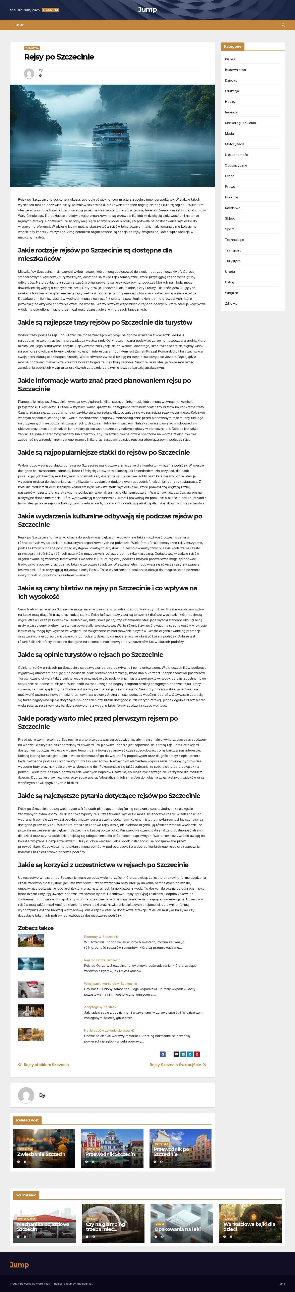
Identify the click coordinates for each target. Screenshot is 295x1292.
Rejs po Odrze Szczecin (102, 960)
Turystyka (32, 48)
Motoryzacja (234, 144)
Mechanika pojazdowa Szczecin (43, 1226)
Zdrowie (231, 303)
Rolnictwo (232, 208)
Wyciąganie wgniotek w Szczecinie (110, 984)
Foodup (67, 1283)
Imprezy (231, 112)
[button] (283, 25)
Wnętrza (231, 293)
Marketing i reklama (240, 123)
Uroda (230, 272)
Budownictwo (235, 70)
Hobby (230, 102)
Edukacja (232, 91)
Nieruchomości (237, 155)
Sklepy (230, 218)
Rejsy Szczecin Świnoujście (175, 1065)
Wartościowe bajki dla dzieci (249, 1226)
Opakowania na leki (177, 1229)
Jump (147, 9)
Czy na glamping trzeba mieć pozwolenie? (105, 1229)
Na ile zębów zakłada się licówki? (109, 1030)
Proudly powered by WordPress (30, 1283)
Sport (229, 229)
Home (19, 25)
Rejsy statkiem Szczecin (46, 1065)
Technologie (234, 240)
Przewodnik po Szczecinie (171, 1151)
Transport (233, 250)
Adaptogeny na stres (100, 1007)
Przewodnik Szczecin (110, 1154)
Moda (229, 133)
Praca (229, 176)
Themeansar (84, 1283)
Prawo (230, 187)
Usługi (230, 282)
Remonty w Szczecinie (101, 937)
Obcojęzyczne (236, 165)
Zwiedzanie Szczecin (41, 1154)
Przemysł (232, 197)
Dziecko (231, 80)
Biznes (230, 59)
